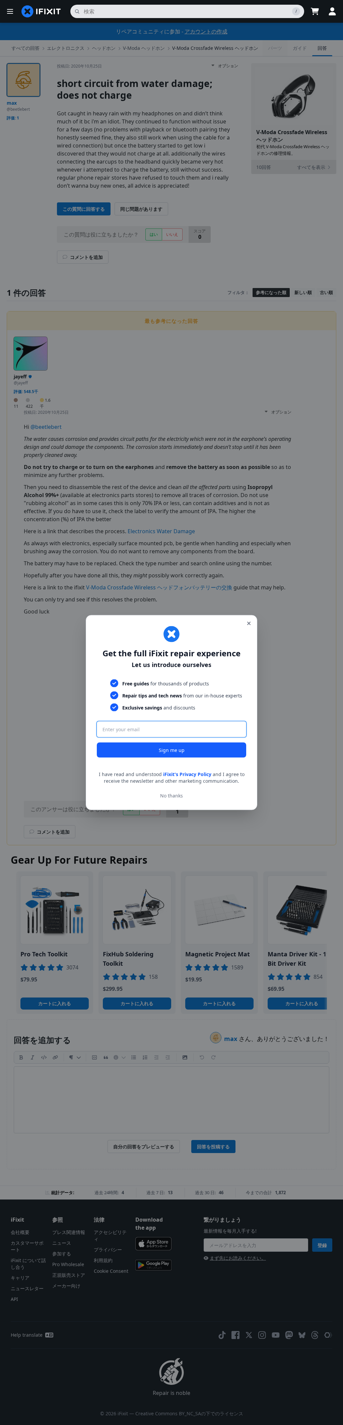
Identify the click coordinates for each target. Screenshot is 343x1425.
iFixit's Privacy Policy (187, 774)
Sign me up (172, 750)
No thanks (171, 795)
